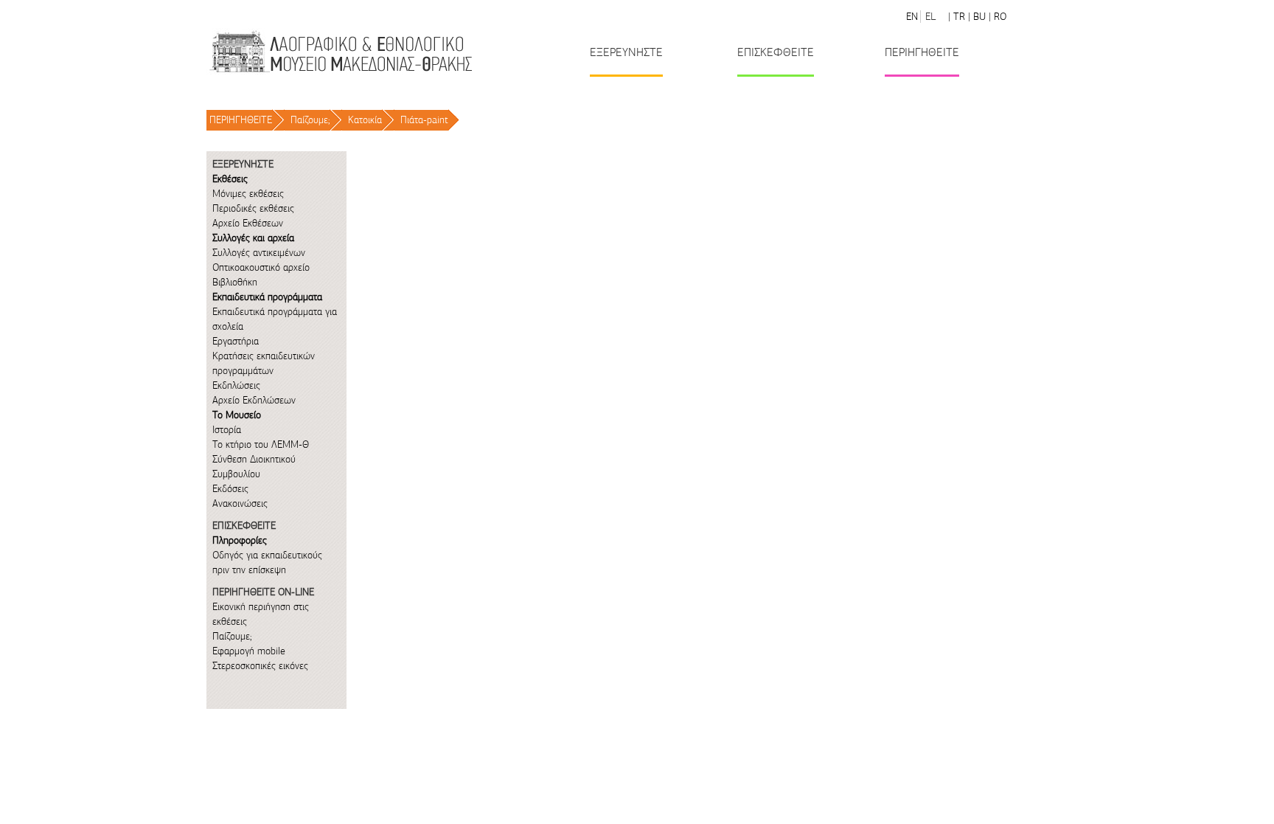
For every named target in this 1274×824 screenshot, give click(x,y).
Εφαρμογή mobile (248, 651)
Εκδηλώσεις (236, 385)
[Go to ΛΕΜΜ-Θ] (339, 51)
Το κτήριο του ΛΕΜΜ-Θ (260, 444)
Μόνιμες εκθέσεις (248, 193)
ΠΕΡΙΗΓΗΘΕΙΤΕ (240, 120)
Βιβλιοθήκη (234, 282)
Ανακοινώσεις (240, 503)
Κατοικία (365, 120)
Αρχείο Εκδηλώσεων (254, 400)
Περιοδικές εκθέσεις (253, 208)
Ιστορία (226, 429)
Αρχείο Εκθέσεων (247, 223)
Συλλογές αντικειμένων (258, 252)
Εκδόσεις (230, 488)
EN (912, 16)
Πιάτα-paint (424, 120)
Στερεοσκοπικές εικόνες (260, 665)
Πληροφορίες (239, 540)
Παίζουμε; (310, 120)
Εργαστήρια (235, 341)
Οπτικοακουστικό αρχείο (261, 267)
